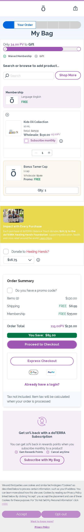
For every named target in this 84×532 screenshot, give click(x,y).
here (5, 504)
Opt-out (61, 514)
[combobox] (18, 260)
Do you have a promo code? (36, 290)
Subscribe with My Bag (42, 460)
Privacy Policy (42, 527)
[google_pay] (36, 372)
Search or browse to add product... (31, 66)
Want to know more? (42, 521)
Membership (14, 92)
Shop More (68, 75)
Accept (21, 514)
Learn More (45, 238)
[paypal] (51, 372)
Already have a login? (42, 384)
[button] (7, 115)
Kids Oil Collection (36, 122)
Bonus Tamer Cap (35, 166)
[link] (75, 8)
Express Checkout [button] (42, 361)
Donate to (31, 251)
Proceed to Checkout (42, 344)
